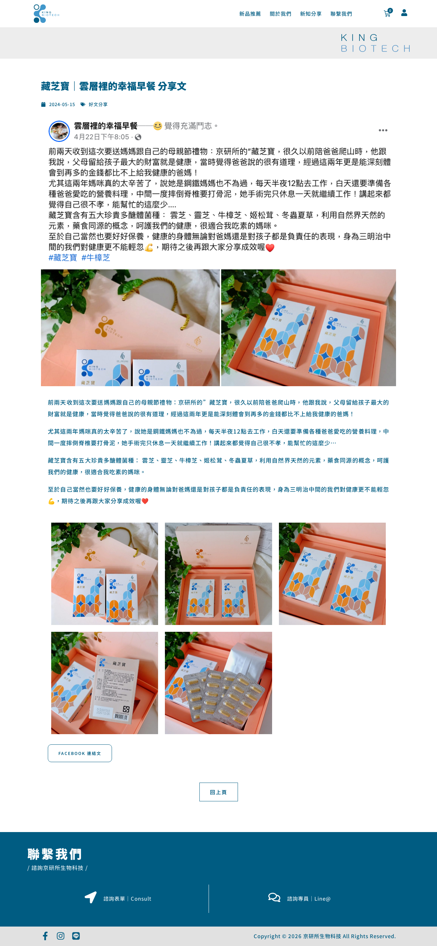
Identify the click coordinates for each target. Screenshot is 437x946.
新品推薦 (250, 13)
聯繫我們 (341, 13)
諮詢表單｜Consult (127, 898)
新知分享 (311, 13)
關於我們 (281, 13)
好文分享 (98, 104)
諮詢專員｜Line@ (309, 898)
